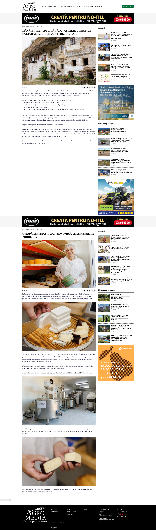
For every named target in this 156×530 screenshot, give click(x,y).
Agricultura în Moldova (71, 511)
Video (91, 6)
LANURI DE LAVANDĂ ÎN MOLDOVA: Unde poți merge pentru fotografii (120, 306)
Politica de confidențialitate (56, 512)
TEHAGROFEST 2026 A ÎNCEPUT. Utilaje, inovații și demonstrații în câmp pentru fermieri (120, 238)
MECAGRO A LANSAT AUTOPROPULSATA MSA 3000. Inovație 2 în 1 (121, 45)
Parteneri (97, 6)
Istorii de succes (70, 514)
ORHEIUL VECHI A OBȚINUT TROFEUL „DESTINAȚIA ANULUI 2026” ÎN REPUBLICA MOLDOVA (121, 328)
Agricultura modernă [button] (59, 6)
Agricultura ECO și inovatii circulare (106, 520)
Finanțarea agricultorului (57, 522)
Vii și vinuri (101, 512)
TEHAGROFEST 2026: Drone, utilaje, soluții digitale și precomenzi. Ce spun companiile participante (121, 258)
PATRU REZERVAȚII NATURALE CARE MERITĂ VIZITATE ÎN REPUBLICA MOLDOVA (121, 140)
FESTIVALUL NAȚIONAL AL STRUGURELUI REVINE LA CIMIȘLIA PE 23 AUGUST (120, 247)
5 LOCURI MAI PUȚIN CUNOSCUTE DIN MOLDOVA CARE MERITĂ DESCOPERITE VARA (121, 161)
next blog (5, 500)
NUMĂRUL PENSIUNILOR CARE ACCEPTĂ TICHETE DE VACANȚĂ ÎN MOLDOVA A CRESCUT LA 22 (121, 338)
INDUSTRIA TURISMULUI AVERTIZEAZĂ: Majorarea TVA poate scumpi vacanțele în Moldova (121, 171)
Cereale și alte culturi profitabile (105, 515)
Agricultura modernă (30, 26)
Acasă (23, 26)
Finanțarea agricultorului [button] (75, 6)
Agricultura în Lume (71, 512)
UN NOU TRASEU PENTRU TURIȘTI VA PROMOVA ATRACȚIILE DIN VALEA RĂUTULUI (119, 317)
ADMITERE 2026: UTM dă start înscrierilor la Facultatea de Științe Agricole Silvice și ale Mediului (121, 279)
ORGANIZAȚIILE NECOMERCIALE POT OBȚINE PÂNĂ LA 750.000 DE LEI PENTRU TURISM (121, 297)
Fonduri (52, 526)
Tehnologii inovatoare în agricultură (106, 519)
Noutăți (69, 509)
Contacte (103, 6)
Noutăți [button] (44, 6)
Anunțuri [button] (86, 6)
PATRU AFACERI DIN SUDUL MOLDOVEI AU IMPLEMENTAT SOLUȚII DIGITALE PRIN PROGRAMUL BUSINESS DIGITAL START (121, 35)
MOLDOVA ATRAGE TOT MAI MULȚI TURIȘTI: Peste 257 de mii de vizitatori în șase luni (121, 130)
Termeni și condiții (54, 511)
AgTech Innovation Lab (128, 6)
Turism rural (39, 26)
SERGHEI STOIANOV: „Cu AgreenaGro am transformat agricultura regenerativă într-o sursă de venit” (120, 67)
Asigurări (52, 528)
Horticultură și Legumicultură (105, 516)
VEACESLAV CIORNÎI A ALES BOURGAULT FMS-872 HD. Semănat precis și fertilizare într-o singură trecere (121, 56)
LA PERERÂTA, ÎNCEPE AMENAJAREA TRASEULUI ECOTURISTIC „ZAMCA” (120, 150)
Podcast (49, 6)
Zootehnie (101, 514)
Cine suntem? (54, 509)
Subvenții (53, 524)
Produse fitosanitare (103, 518)
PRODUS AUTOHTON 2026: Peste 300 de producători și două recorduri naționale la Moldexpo (121, 76)
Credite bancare (54, 527)
